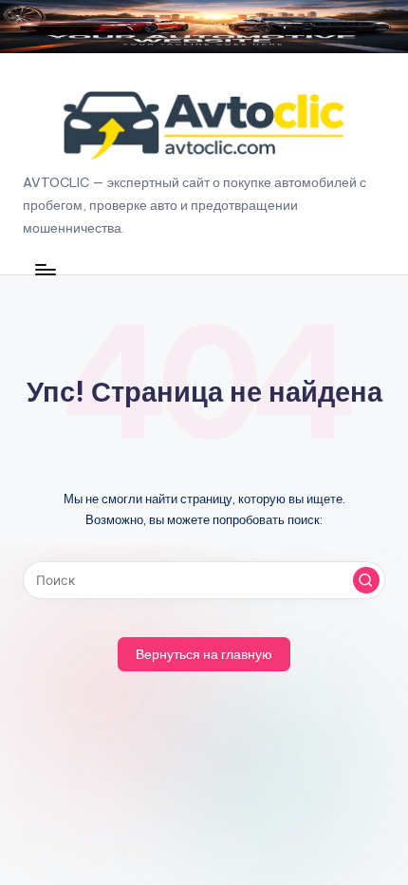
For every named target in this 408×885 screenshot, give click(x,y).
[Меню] (44, 269)
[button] (366, 580)
